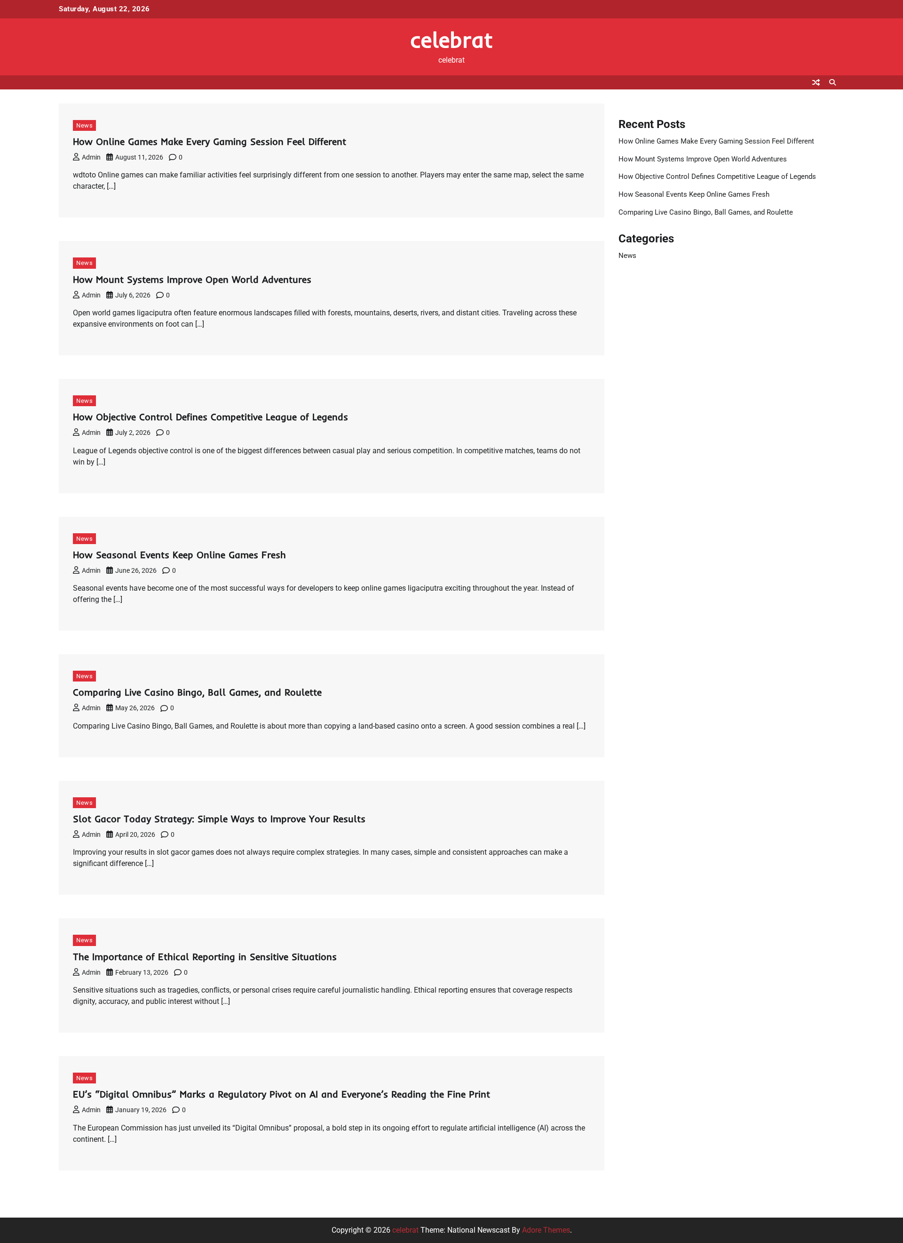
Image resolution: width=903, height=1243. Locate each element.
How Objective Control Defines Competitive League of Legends (210, 417)
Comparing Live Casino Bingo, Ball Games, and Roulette (197, 692)
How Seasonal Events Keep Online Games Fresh (179, 555)
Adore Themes (546, 1230)
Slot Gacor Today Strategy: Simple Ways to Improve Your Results (219, 819)
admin (91, 157)
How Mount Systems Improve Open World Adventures (192, 279)
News (84, 125)
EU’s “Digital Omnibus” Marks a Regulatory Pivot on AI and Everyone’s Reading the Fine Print (281, 1094)
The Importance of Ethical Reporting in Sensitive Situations (205, 956)
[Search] (832, 82)
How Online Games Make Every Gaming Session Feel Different (209, 141)
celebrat (451, 39)
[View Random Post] (816, 82)
